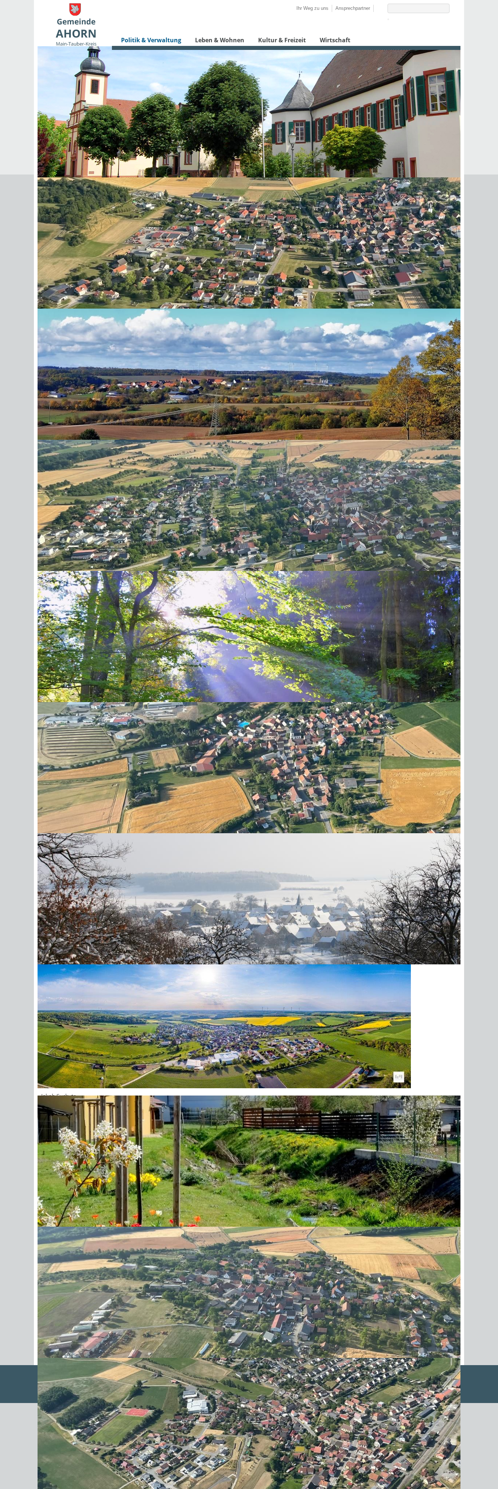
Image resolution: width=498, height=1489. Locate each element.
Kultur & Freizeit (282, 40)
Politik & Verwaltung (151, 40)
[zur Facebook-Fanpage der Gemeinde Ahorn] (377, 8)
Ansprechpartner (352, 8)
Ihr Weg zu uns (312, 8)
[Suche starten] (388, 19)
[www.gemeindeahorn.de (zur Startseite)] (76, 43)
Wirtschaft (335, 40)
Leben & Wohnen (219, 40)
